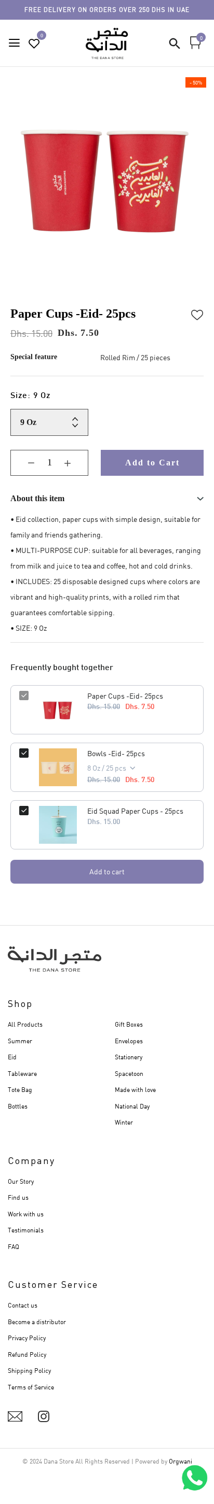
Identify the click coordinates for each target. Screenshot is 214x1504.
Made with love (135, 1090)
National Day (132, 1106)
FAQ (13, 1247)
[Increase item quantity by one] (75, 462)
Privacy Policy (27, 1338)
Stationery (128, 1057)
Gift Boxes (129, 1024)
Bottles (18, 1106)
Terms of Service (31, 1387)
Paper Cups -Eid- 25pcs (125, 695)
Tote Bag (20, 1090)
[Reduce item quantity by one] (23, 462)
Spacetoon (129, 1073)
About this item (37, 498)
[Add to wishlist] (197, 313)
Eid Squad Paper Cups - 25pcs (135, 810)
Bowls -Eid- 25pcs (116, 753)
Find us (18, 1197)
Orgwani (180, 1461)
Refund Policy (27, 1354)
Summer (20, 1041)
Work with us (26, 1214)
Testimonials (26, 1230)
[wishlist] (34, 44)
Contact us (22, 1305)
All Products (25, 1024)
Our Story (21, 1181)
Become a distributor (37, 1322)
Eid (12, 1057)
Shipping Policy (29, 1370)
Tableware (22, 1073)
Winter (124, 1122)
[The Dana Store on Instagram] (43, 1416)
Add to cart (107, 871)
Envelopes (129, 1041)
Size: (30, 396)
